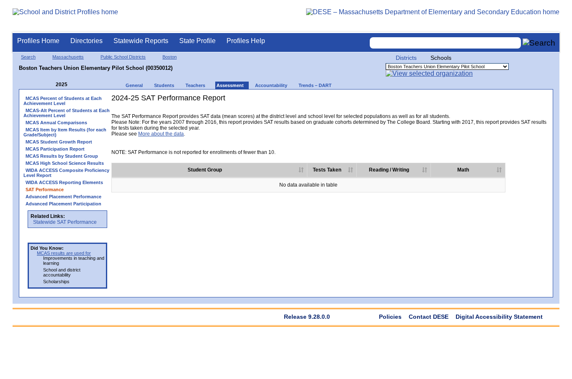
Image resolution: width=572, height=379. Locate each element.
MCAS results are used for (64, 253)
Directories (86, 40)
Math (463, 170)
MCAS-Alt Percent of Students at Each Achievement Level (66, 113)
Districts (406, 57)
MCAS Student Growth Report (59, 141)
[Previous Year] (50, 85)
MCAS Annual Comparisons (56, 122)
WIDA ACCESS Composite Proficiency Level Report (66, 173)
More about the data (161, 134)
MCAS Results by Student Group (62, 156)
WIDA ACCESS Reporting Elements (64, 182)
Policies (390, 316)
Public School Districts (123, 56)
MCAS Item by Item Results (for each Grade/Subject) (64, 132)
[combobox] (445, 43)
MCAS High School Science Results (65, 163)
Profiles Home (38, 40)
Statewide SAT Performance (65, 222)
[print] (496, 112)
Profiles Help (246, 40)
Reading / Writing (389, 170)
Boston (169, 56)
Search (28, 56)
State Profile (197, 40)
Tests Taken (327, 170)
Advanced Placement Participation (63, 203)
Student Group (205, 170)
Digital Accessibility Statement (499, 316)
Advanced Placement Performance (63, 196)
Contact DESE (428, 316)
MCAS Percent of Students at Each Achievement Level (62, 101)
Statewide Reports (140, 40)
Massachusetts (68, 56)
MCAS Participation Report (55, 148)
